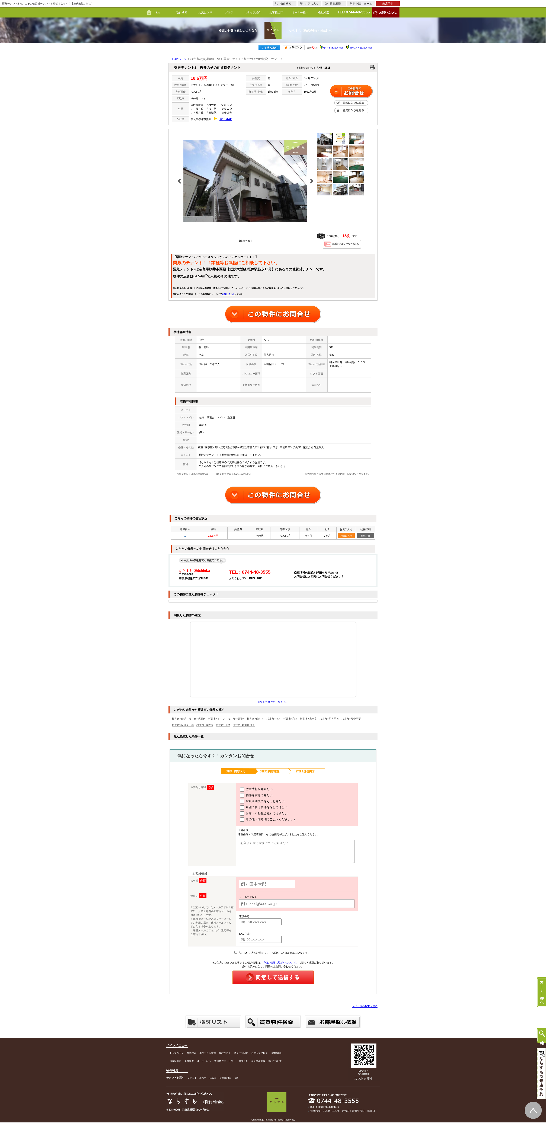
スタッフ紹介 (252, 12)
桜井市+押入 (273, 718)
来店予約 (388, 3)
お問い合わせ (228, 294)
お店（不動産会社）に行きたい (266, 813)
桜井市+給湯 (179, 718)
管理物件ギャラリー (224, 1061)
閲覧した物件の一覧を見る (273, 701)
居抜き (212, 1078)
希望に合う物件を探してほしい (266, 807)
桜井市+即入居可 (329, 718)
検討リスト (225, 1053)
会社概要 (323, 12)
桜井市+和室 (290, 718)
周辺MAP (225, 119)
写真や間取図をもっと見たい (265, 801)
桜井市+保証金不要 (183, 725)
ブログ (229, 12)
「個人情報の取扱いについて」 (281, 962)
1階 (236, 1078)
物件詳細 (365, 535)
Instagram (276, 1053)
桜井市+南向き (255, 718)
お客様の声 (276, 12)
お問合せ (243, 1061)
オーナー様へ (300, 12)
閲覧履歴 (335, 3)
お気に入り (205, 12)
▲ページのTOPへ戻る (365, 1006)
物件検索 (181, 12)
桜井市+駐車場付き (244, 725)
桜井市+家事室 (308, 718)
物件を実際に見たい (259, 795)
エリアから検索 (207, 1053)
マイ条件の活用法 (333, 48)
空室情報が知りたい (259, 789)
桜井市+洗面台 (197, 718)
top (158, 12)
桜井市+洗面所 (236, 718)
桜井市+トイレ (216, 718)
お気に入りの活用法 (361, 48)
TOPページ (179, 59)
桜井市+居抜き (204, 725)
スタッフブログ (259, 1053)
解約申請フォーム (361, 3)
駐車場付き (225, 1078)
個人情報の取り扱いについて (266, 1061)
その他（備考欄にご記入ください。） (270, 819)
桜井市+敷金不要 (351, 718)
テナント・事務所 (196, 1078)
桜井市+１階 (223, 725)
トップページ (177, 1053)
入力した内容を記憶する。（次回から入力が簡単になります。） (275, 952)
